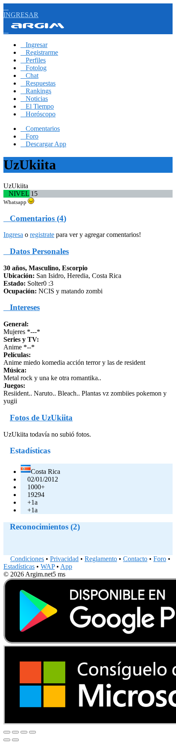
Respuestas (38, 83)
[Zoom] (32, 732)
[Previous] (6, 740)
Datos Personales (36, 251)
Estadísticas (19, 566)
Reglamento (101, 558)
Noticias (34, 98)
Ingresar (34, 44)
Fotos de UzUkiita (41, 417)
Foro (29, 136)
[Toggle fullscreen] (24, 732)
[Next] (15, 740)
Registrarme (39, 52)
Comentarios (40, 128)
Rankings (36, 91)
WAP (48, 566)
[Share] (15, 732)
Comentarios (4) (34, 218)
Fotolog (34, 67)
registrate (42, 234)
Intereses (21, 307)
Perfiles (33, 60)
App (66, 566)
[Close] (6, 732)
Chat (29, 75)
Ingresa (13, 234)
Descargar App (43, 144)
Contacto (135, 558)
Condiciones (27, 558)
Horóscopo (38, 114)
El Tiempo (37, 106)
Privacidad (64, 558)
